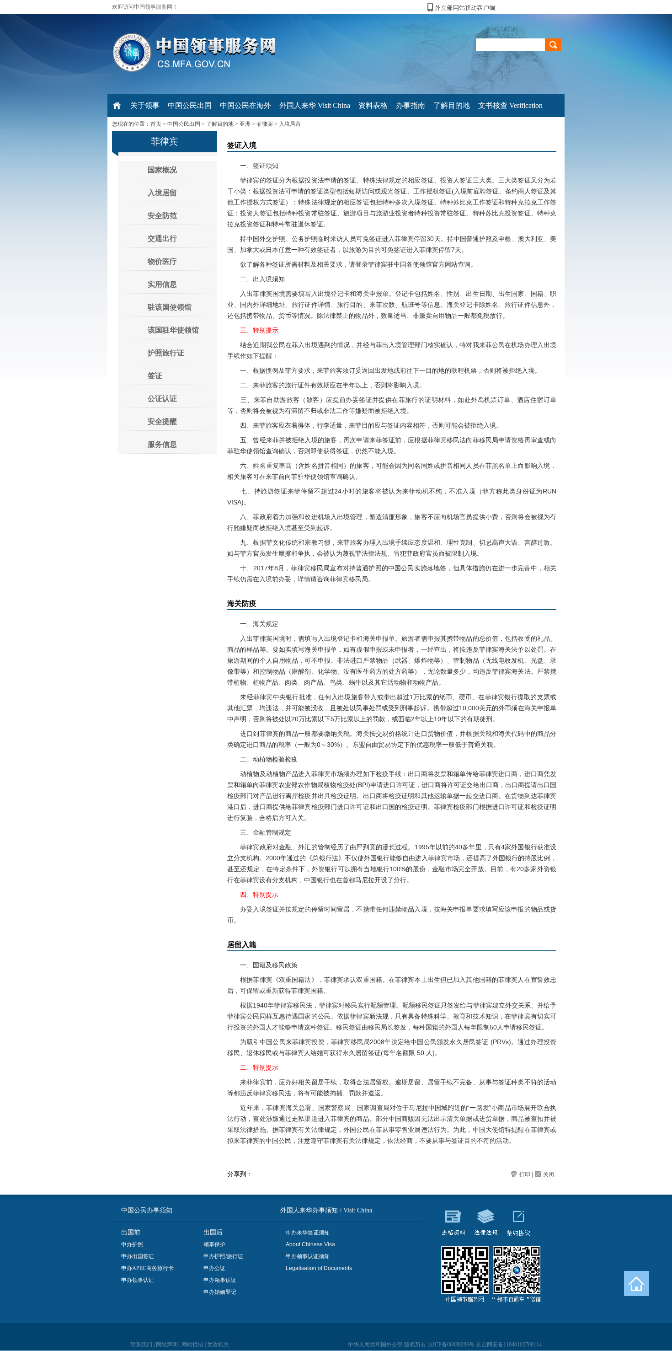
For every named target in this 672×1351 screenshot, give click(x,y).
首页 (155, 124)
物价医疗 (162, 261)
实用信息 (162, 284)
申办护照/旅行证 (223, 1256)
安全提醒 (162, 421)
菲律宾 (264, 124)
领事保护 (214, 1244)
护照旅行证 (166, 353)
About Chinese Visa (310, 1244)
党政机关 (218, 1344)
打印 (524, 1174)
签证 (155, 376)
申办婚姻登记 (219, 1292)
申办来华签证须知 (308, 1232)
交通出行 (162, 238)
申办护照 (132, 1244)
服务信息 (162, 444)
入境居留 (290, 124)
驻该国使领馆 (170, 307)
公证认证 (162, 398)
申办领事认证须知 (308, 1256)
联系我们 (141, 1344)
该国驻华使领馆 (173, 330)
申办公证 (214, 1268)
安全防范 (162, 216)
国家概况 (162, 170)
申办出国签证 (137, 1256)
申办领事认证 (137, 1280)
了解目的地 (220, 124)
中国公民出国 (183, 124)
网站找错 (192, 1344)
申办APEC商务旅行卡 (147, 1268)
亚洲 (245, 124)
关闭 (548, 1174)
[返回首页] (636, 1283)
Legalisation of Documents (319, 1268)
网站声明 (167, 1344)
